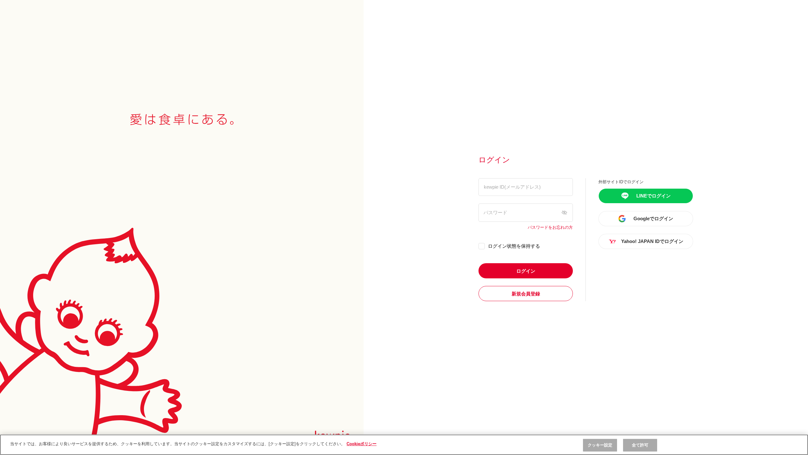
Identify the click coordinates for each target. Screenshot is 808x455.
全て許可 (640, 445)
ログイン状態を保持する (514, 246)
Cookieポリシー (362, 443)
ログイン (525, 271)
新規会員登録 (526, 293)
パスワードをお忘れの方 (550, 227)
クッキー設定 (600, 445)
